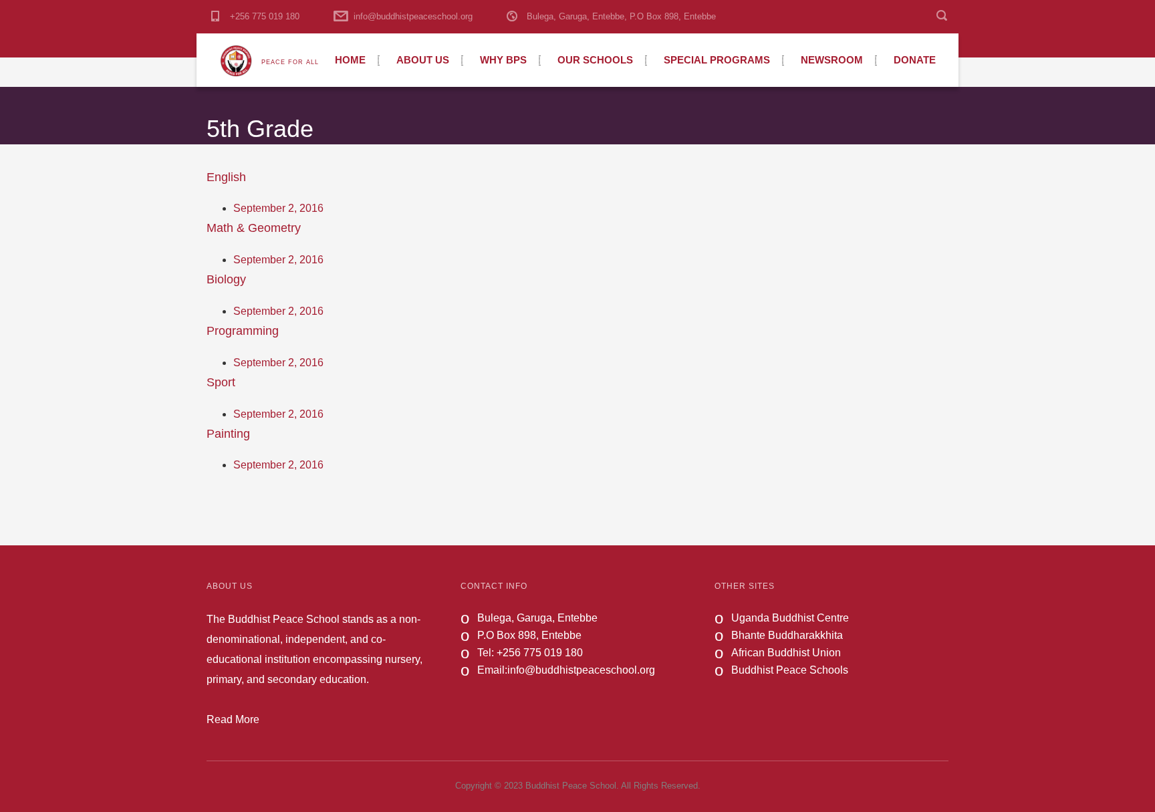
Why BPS (503, 59)
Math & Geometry (254, 228)
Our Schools (595, 59)
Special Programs (717, 59)
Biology (226, 279)
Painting (228, 433)
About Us (422, 59)
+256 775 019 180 (264, 16)
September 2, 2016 (278, 208)
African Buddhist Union (786, 652)
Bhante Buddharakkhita (787, 635)
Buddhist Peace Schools (789, 670)
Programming (243, 330)
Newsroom (832, 59)
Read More (233, 719)
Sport (221, 382)
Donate (915, 59)
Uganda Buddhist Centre (790, 618)
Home (350, 59)
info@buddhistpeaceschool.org (413, 16)
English (226, 177)
